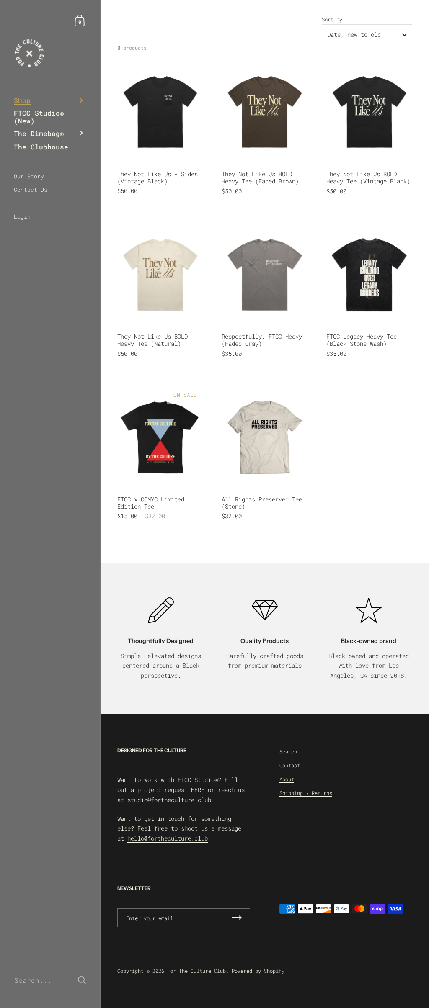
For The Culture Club (196, 970)
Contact (289, 765)
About (286, 779)
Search (288, 751)
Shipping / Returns (305, 792)
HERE (197, 790)
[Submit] (82, 980)
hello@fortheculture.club (167, 838)
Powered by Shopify (258, 970)
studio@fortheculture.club (169, 800)
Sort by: (333, 19)
